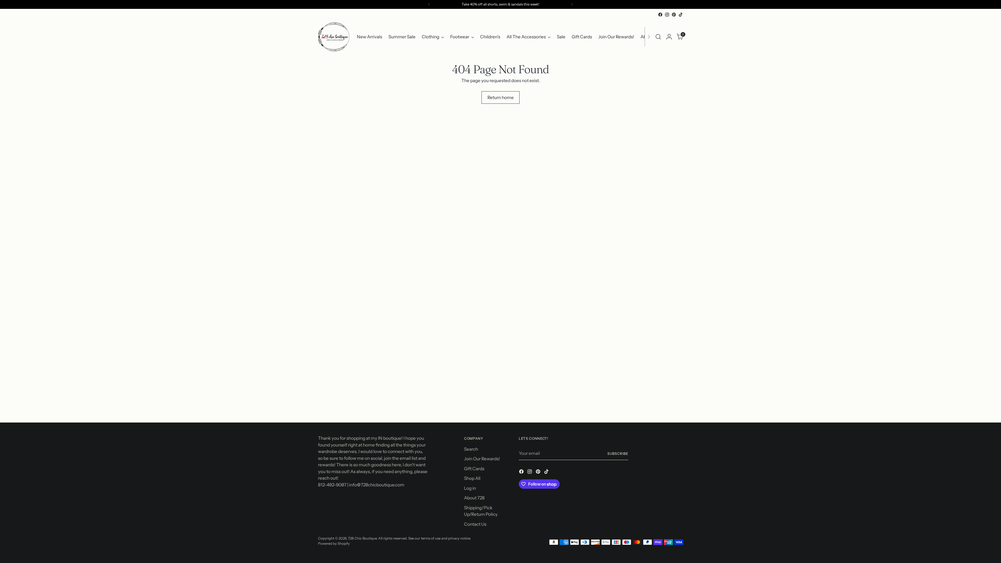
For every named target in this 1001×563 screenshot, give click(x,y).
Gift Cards (474, 468)
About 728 (474, 497)
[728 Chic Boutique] (333, 36)
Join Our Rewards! (482, 458)
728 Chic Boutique (362, 538)
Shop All (472, 478)
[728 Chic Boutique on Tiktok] (680, 14)
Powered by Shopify (334, 543)
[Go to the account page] (669, 37)
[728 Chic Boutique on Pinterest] (674, 14)
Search (471, 449)
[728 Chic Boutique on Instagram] (667, 14)
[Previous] (429, 4)
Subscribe (617, 453)
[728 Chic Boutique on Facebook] (660, 14)
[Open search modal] (658, 37)
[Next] (572, 4)
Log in (470, 488)
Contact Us (475, 524)
